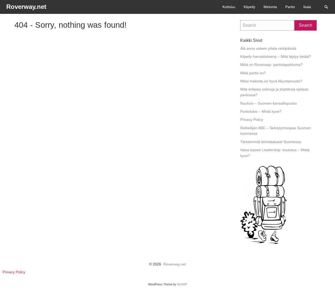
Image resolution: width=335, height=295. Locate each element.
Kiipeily (249, 7)
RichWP (182, 284)
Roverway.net (174, 264)
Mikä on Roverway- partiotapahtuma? (271, 65)
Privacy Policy (251, 120)
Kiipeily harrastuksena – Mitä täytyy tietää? (275, 57)
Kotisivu (228, 7)
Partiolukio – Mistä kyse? (260, 112)
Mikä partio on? (253, 73)
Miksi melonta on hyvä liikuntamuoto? (271, 81)
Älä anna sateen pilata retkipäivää (268, 48)
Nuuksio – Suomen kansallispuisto (268, 103)
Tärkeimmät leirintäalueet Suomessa (270, 142)
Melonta (270, 7)
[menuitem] (228, 7)
